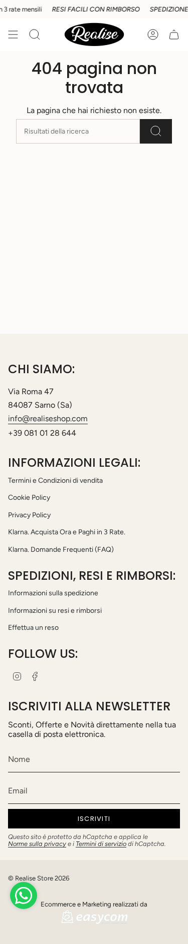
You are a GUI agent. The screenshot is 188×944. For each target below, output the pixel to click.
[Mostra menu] (13, 35)
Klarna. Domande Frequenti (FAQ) (61, 549)
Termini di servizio (101, 843)
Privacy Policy (29, 515)
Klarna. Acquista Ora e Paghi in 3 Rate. (66, 532)
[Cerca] (156, 131)
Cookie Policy (29, 497)
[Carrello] (173, 35)
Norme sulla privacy (37, 843)
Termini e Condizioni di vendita (55, 480)
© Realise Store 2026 (38, 878)
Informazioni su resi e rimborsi (55, 610)
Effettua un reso (33, 627)
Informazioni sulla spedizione (53, 593)
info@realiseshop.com (48, 418)
